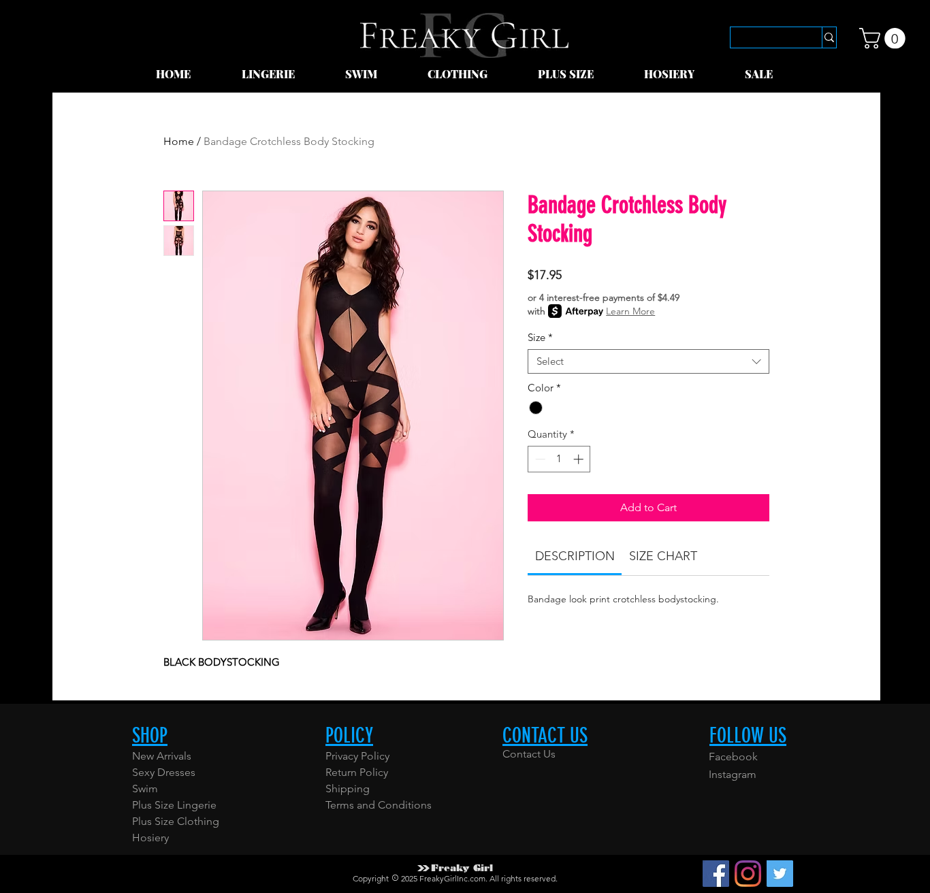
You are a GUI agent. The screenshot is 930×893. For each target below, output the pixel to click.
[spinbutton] (559, 459)
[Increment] (580, 459)
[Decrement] (539, 459)
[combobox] (648, 361)
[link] (884, 38)
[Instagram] (748, 873)
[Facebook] (716, 873)
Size (540, 337)
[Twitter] (780, 873)
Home (178, 141)
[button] (283, 74)
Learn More (630, 311)
